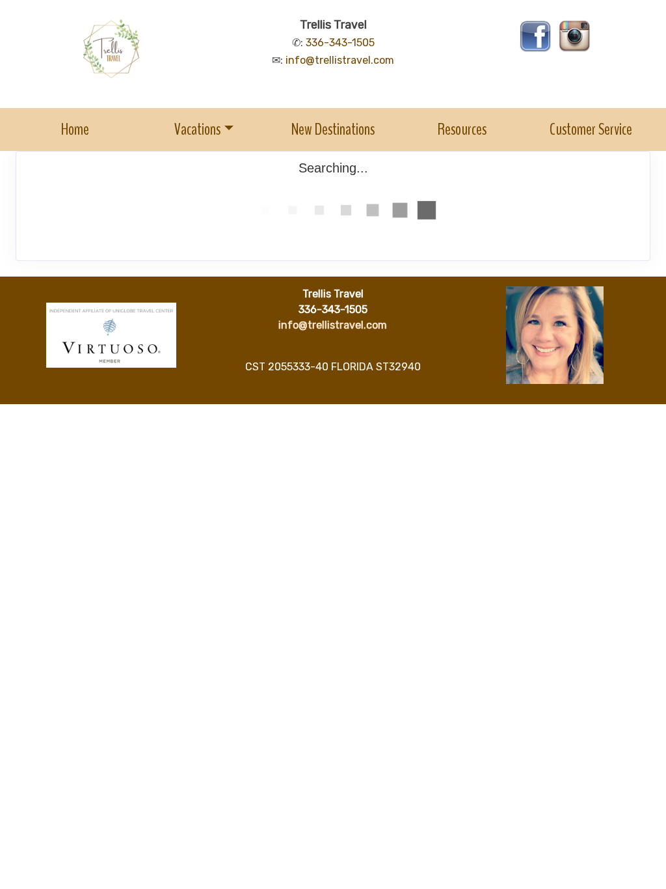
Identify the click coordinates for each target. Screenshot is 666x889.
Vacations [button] (197, 129)
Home (75, 129)
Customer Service (591, 129)
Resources (462, 129)
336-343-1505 (340, 42)
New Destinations (333, 129)
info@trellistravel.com (340, 60)
